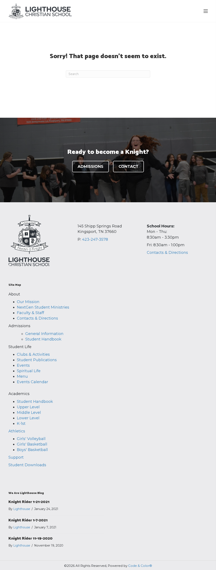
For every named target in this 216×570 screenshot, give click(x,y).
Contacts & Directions (167, 252)
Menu (22, 376)
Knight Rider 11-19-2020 (30, 538)
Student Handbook (43, 339)
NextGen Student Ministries (43, 307)
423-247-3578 (95, 239)
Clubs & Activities (33, 354)
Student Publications (37, 360)
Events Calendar (32, 382)
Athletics (16, 431)
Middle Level (29, 412)
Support (16, 457)
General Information (44, 333)
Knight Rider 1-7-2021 (27, 520)
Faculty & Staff (30, 312)
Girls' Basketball (32, 444)
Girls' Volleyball (31, 438)
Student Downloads (27, 465)
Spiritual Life (28, 371)
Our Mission (28, 301)
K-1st (21, 423)
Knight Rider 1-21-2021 (28, 502)
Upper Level (28, 407)
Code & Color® (140, 566)
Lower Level (28, 418)
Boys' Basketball (32, 449)
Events (23, 365)
